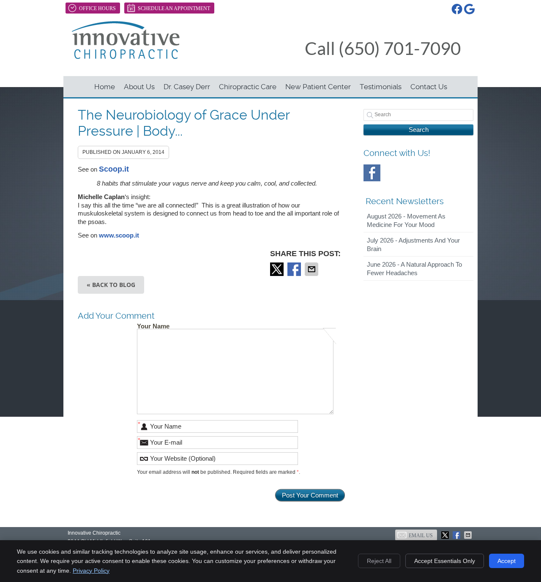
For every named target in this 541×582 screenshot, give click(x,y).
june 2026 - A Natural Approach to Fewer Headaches (414, 268)
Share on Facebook (295, 269)
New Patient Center (318, 86)
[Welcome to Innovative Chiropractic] (126, 56)
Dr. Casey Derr (187, 86)
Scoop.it (114, 169)
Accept (506, 560)
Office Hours (97, 8)
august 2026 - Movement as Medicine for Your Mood (406, 220)
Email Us (421, 535)
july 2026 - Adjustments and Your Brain (413, 244)
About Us (139, 86)
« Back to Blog (111, 285)
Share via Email (312, 269)
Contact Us (428, 86)
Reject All (379, 560)
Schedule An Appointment (174, 8)
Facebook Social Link (371, 172)
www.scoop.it (119, 235)
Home (104, 86)
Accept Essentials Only (444, 560)
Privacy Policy (91, 570)
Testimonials (381, 86)
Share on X (277, 269)
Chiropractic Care (247, 86)
